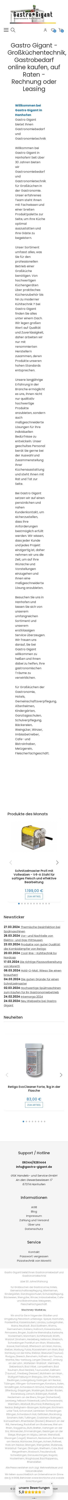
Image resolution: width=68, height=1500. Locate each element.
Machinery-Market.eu (34, 1309)
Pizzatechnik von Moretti (34, 1261)
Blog (34, 1211)
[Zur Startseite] (34, 25)
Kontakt (34, 1252)
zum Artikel (34, 896)
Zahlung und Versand (34, 1220)
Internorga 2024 (32, 997)
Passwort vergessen (34, 1256)
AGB (34, 1207)
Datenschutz (34, 1229)
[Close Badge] (52, 1483)
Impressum (34, 1216)
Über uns (34, 1224)
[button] (19, 903)
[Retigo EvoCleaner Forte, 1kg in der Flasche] (34, 1083)
